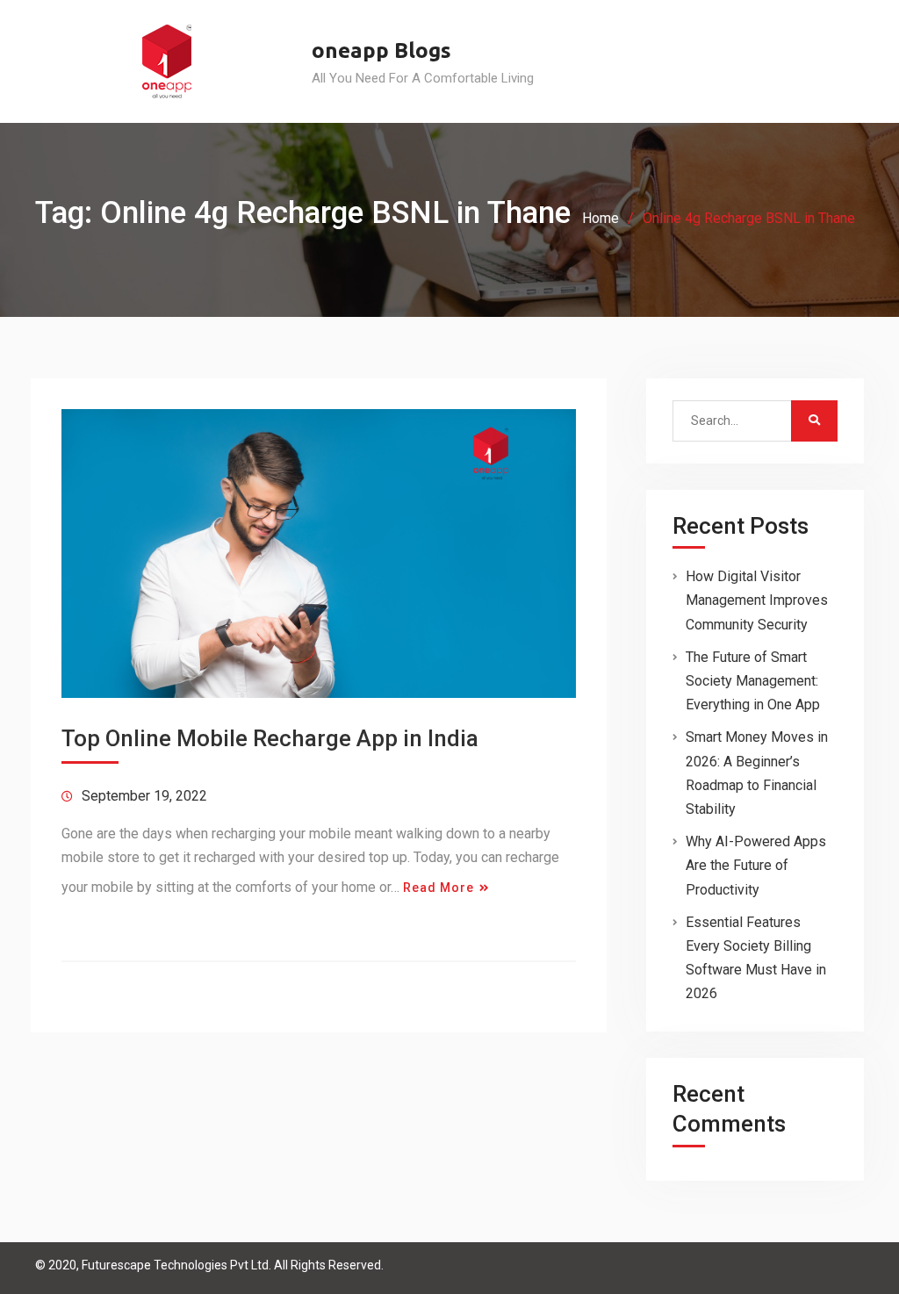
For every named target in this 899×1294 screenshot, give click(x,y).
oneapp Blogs (381, 50)
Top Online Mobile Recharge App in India (269, 738)
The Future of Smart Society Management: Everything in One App (753, 681)
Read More (438, 888)
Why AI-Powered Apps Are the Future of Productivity (756, 865)
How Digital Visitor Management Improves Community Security (757, 600)
